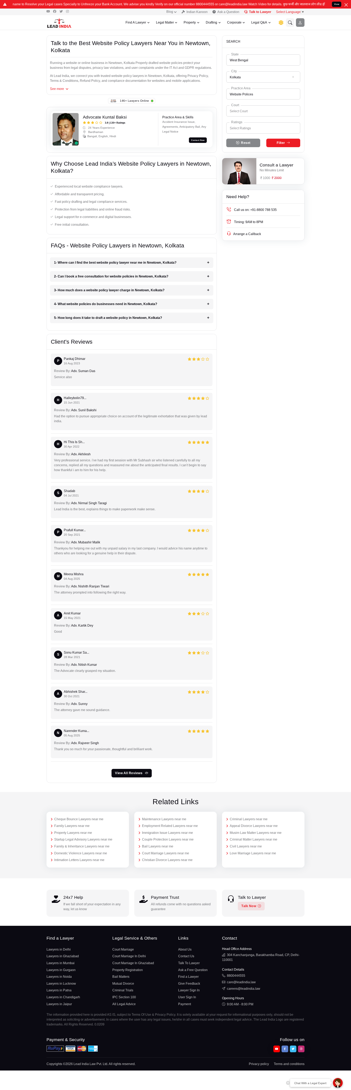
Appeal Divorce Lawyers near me (254, 826)
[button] (290, 22)
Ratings (236, 122)
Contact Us (186, 956)
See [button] (57, 89)
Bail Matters (120, 976)
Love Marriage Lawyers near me (253, 853)
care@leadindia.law (241, 982)
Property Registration (127, 970)
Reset (245, 143)
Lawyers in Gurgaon (61, 970)
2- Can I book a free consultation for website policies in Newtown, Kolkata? (111, 276)
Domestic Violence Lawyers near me (80, 853)
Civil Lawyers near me (246, 846)
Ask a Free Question (193, 970)
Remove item (293, 77)
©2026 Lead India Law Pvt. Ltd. (85, 1064)
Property (190, 22)
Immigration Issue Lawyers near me (167, 832)
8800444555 (236, 975)
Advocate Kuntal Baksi (105, 117)
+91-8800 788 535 (255, 210)
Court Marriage (123, 949)
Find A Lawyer (136, 22)
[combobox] (263, 60)
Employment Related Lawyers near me (170, 826)
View (336, 4)
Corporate (234, 22)
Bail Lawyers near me (157, 846)
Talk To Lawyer (189, 963)
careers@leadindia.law (243, 988)
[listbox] (263, 128)
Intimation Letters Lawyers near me (79, 860)
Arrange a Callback (247, 234)
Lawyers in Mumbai (61, 963)
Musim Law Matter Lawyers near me (256, 832)
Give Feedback (189, 983)
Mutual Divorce (123, 983)
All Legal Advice (124, 1004)
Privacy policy (259, 1064)
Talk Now (248, 906)
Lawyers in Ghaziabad (63, 956)
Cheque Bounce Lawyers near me (78, 819)
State (235, 54)
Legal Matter (165, 22)
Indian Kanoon (197, 12)
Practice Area (240, 88)
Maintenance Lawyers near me (164, 819)
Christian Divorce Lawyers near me (167, 860)
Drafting (211, 22)
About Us (185, 949)
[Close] (346, 5)
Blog (169, 11)
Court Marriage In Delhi (129, 956)
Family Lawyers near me (72, 826)
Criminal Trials (122, 990)
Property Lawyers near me (73, 832)
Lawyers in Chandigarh (63, 997)
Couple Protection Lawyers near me (168, 839)
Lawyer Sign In (189, 990)
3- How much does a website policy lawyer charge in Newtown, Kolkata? (109, 290)
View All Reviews (129, 773)
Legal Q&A (259, 22)
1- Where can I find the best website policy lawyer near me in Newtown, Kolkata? (115, 262)
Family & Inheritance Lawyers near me (81, 846)
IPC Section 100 (124, 997)
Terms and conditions (289, 1064)
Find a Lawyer (188, 976)
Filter (281, 143)
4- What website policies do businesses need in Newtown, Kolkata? (105, 304)
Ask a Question (228, 12)
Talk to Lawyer (260, 12)
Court (235, 105)
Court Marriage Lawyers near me (165, 853)
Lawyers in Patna (59, 990)
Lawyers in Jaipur (59, 1004)
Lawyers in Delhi (59, 949)
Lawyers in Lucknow (61, 983)
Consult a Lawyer (276, 165)
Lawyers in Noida (59, 976)
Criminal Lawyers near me (249, 819)
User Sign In (187, 997)
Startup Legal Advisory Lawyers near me (83, 839)
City (234, 71)
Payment (184, 1004)
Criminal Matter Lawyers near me (253, 839)
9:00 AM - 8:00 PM (240, 1004)
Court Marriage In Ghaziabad (133, 963)
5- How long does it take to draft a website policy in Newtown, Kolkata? (108, 317)
